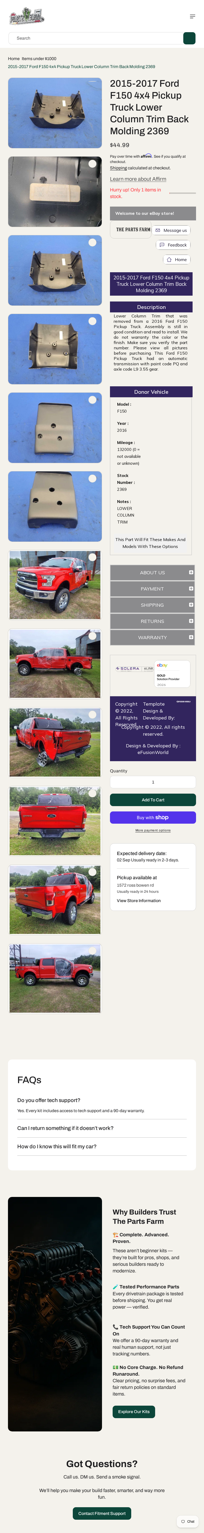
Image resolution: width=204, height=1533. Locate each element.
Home (14, 58)
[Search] (189, 38)
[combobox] (102, 38)
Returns (152, 621)
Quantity (118, 771)
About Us (152, 572)
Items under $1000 (39, 58)
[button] (192, 16)
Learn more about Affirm (138, 179)
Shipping (118, 168)
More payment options (153, 830)
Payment (152, 589)
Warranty (152, 637)
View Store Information (139, 900)
